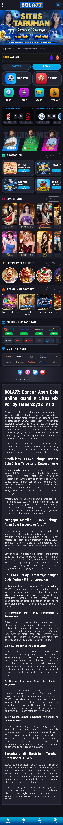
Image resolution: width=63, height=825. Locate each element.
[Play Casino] (9, 216)
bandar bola (19, 470)
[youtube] (42, 372)
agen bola (46, 531)
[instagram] (27, 372)
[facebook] (20, 372)
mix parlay (50, 586)
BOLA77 (26, 420)
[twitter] (35, 372)
